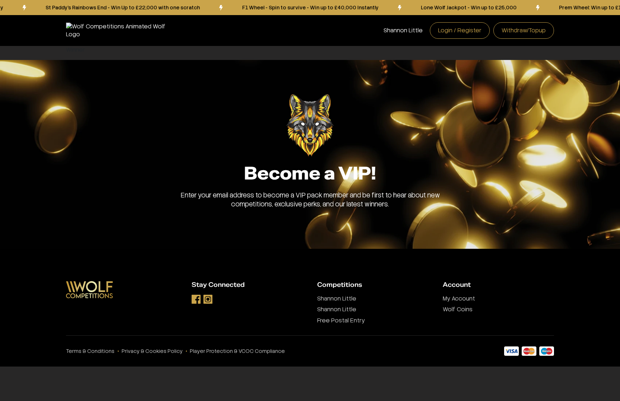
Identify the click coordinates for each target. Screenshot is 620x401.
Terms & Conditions (90, 351)
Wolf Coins (458, 309)
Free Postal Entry (341, 320)
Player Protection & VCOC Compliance (237, 351)
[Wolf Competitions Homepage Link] (121, 30)
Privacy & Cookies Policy (152, 351)
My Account (459, 298)
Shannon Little (403, 30)
